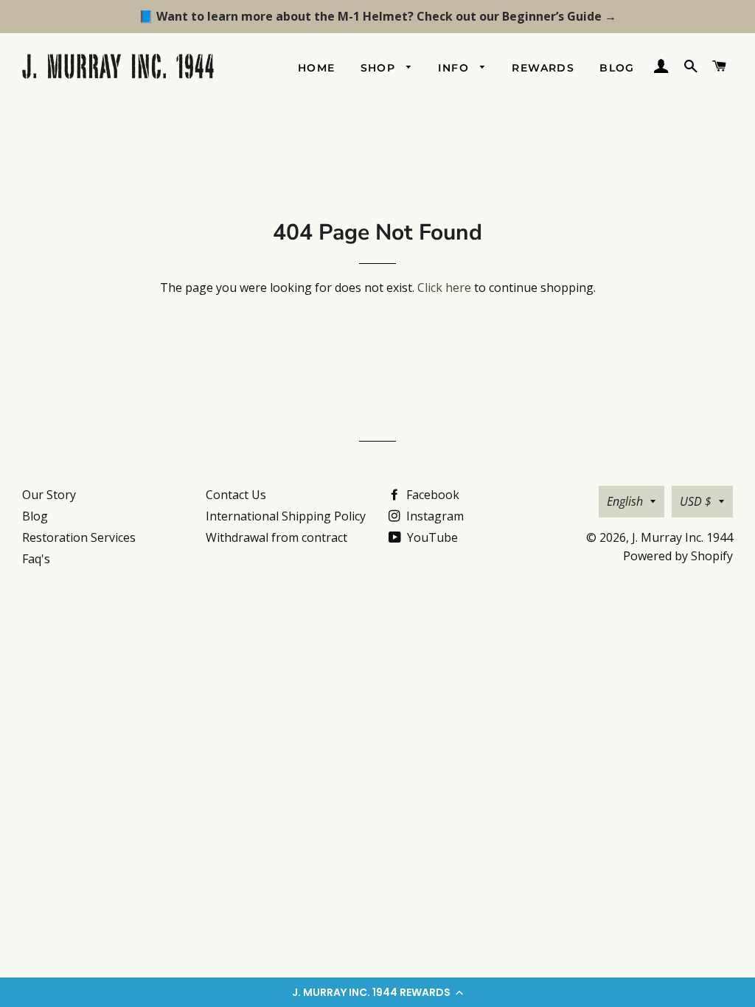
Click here (444, 287)
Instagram (433, 516)
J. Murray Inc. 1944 (682, 537)
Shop (380, 67)
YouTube (431, 537)
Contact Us (236, 495)
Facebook (431, 495)
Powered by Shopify (678, 556)
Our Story (49, 495)
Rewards (543, 67)
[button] (377, 992)
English (625, 501)
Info (455, 67)
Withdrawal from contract (276, 537)
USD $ (695, 501)
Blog (617, 67)
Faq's (36, 559)
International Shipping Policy (286, 516)
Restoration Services (79, 537)
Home (316, 67)
